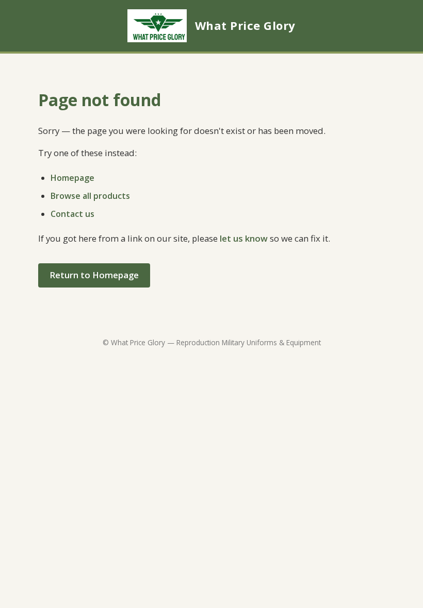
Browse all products (90, 195)
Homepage (72, 177)
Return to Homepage (94, 275)
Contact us (72, 213)
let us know (244, 238)
